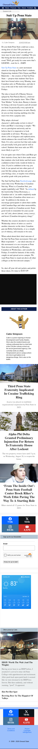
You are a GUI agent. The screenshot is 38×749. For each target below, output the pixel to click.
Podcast (13, 8)
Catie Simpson (9, 42)
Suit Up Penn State (8, 67)
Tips (19, 8)
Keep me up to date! (11, 562)
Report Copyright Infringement (27, 730)
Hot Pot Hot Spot (9, 691)
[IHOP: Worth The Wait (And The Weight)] (19, 660)
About (24, 8)
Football (30, 8)
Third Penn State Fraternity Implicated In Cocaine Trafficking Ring (19, 391)
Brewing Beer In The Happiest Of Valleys (17, 697)
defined (31, 189)
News (7, 8)
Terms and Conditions (11, 729)
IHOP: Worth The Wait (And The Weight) (17, 663)
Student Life (7, 11)
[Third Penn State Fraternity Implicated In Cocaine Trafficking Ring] (19, 382)
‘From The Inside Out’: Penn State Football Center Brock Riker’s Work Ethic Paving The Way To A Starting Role (19, 493)
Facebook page (26, 181)
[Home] (11, 5)
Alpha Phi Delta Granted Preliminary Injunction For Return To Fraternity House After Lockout (19, 441)
